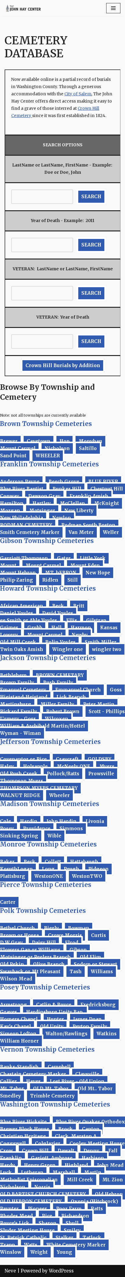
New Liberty (78, 510)
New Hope (98, 573)
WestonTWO (87, 876)
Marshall (63, 1172)
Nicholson (57, 448)
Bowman (78, 928)
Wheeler (59, 795)
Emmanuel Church (78, 690)
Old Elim (90, 957)
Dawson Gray (44, 496)
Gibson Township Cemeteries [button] (47, 541)
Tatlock (92, 1237)
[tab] (62, 424)
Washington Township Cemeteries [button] (55, 1104)
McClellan (72, 503)
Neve (10, 1271)
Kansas (108, 628)
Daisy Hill (44, 942)
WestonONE (48, 876)
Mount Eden (85, 565)
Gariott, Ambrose (52, 1158)
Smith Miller (101, 642)
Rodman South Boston (88, 525)
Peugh (71, 869)
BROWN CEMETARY (60, 675)
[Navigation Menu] (113, 8)
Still (72, 580)
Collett (53, 862)
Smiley (72, 1230)
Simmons (71, 828)
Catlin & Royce (53, 1005)
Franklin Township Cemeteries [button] (49, 464)
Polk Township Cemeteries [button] (43, 910)
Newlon (61, 518)
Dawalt (66, 1151)
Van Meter (81, 532)
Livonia (95, 821)
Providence (36, 828)
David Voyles (57, 613)
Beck (58, 606)
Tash (75, 971)
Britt (78, 606)
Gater (64, 558)
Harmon (81, 628)
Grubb (34, 628)
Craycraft (67, 759)
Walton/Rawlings (66, 1034)
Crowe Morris (65, 935)
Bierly (51, 928)
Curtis (98, 935)
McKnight (106, 503)
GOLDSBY (99, 759)
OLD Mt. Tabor (51, 1088)
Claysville (87, 1074)
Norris (42, 1187)
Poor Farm (69, 1209)
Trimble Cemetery (52, 1096)
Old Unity (51, 1026)
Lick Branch (71, 697)
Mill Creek (80, 1180)
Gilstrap (96, 620)
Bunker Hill (66, 489)
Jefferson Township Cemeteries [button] (50, 741)
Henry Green (40, 1165)
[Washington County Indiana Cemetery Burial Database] (23, 8)
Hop (64, 441)
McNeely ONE (73, 766)
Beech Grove (64, 481)
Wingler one (67, 649)
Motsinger (42, 510)
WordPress (61, 1271)
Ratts (97, 1209)
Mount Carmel (43, 565)
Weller (111, 532)
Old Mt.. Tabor (95, 1088)
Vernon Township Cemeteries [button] (47, 1049)
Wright (39, 1252)
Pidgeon (98, 869)
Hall (56, 628)
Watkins (106, 1034)
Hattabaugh (84, 862)
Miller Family (57, 704)
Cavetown (38, 441)
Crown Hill (35, 1151)
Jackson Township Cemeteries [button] (48, 658)
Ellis (71, 620)
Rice (47, 1216)
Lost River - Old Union (77, 1081)
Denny (91, 1151)
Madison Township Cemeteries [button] (49, 804)
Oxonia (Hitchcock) (94, 1201)
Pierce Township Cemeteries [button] (45, 884)
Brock (65, 1129)
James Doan (87, 1019)
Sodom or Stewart (95, 964)
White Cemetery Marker (76, 1245)
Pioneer (37, 1209)
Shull (72, 1223)
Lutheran (32, 1172)
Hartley (41, 503)
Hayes (33, 1081)
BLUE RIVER (103, 481)
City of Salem (77, 94)
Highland (76, 1165)
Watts (30, 1245)
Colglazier (47, 1143)
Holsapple (35, 766)
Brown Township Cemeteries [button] (46, 423)
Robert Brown (62, 711)
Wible (54, 836)
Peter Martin (98, 704)
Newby (80, 635)
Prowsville (101, 774)
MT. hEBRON (60, 573)
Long (48, 869)
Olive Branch (49, 964)
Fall (112, 1151)
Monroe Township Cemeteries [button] (48, 844)
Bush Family (58, 682)
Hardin (28, 821)
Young (64, 1252)
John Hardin (61, 821)
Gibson (78, 950)
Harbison (93, 1158)
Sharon (47, 1223)
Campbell (59, 1067)
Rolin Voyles (60, 642)
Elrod (71, 942)
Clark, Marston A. (76, 1136)
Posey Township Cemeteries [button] (45, 987)
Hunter (55, 1019)
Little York (93, 558)
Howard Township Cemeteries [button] (48, 588)
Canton (91, 1129)
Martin (92, 1172)
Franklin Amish (88, 496)
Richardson (75, 1216)
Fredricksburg (98, 1005)
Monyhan (90, 441)
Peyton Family (90, 1026)
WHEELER (47, 456)
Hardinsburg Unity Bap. (55, 1012)
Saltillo (88, 448)
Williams (102, 971)
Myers (106, 766)
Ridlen (50, 580)
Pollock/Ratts (63, 774)
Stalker (64, 1237)
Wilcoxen (56, 719)
